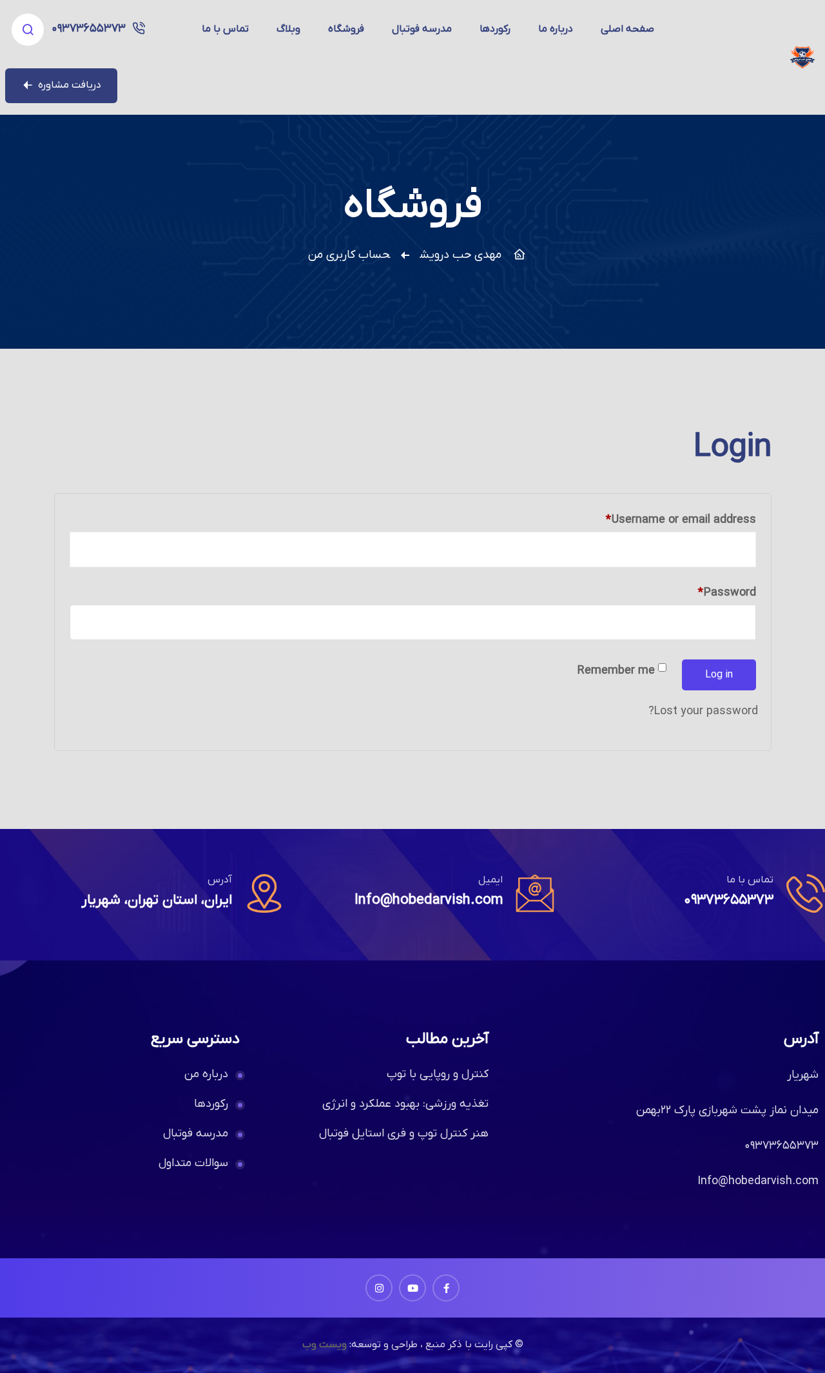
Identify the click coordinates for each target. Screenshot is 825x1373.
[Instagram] (379, 1287)
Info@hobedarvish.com (428, 900)
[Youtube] (412, 1287)
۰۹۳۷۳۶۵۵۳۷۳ (89, 28)
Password (704, 590)
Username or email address (658, 518)
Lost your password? (703, 711)
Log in (719, 674)
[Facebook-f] (446, 1287)
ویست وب (324, 1344)
